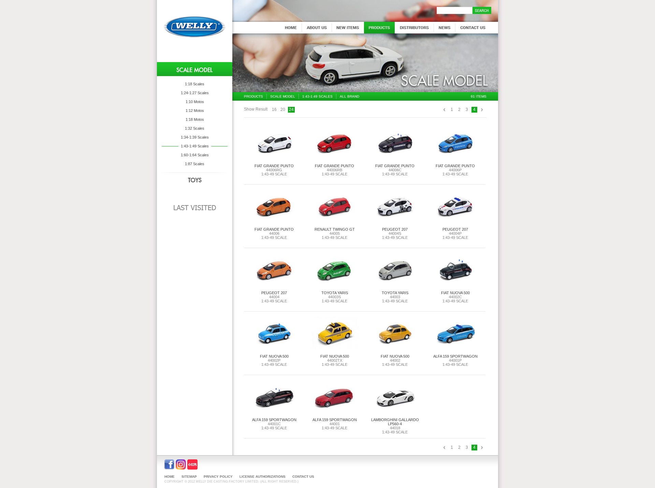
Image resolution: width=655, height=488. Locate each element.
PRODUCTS (253, 96)
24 (291, 109)
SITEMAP (189, 476)
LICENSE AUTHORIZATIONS (262, 476)
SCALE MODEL (282, 96)
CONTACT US (303, 476)
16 (274, 109)
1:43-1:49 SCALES (317, 96)
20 (282, 109)
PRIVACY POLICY (218, 476)
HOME (169, 476)
